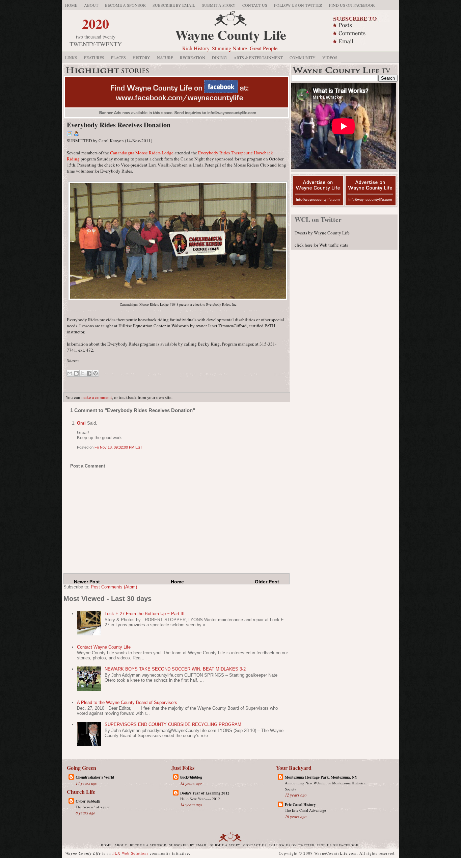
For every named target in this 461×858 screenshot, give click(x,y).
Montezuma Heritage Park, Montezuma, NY (321, 777)
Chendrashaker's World (95, 777)
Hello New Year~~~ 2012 (200, 798)
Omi (81, 423)
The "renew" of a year (93, 806)
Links (71, 57)
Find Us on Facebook (352, 5)
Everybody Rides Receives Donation (118, 125)
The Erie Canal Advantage (305, 810)
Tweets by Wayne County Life (322, 233)
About (91, 5)
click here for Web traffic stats (321, 245)
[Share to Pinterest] (95, 373)
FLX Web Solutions (130, 853)
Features (94, 57)
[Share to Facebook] (89, 373)
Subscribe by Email (174, 5)
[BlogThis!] (76, 373)
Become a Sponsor (125, 5)
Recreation (192, 57)
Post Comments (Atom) (114, 586)
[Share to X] (82, 373)
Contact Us (254, 5)
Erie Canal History (300, 804)
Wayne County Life (230, 35)
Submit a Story (219, 5)
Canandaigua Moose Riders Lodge (141, 153)
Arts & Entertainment (258, 57)
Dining (219, 57)
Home (71, 5)
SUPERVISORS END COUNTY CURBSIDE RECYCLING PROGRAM (173, 724)
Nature (165, 57)
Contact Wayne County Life (104, 647)
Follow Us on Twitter (298, 5)
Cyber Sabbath (88, 801)
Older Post (267, 581)
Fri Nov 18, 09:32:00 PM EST (118, 447)
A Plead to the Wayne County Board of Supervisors (127, 702)
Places (118, 57)
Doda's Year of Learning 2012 (204, 793)
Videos (329, 57)
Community (303, 57)
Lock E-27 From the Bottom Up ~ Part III (145, 613)
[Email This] (69, 373)
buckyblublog (191, 777)
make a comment (96, 397)
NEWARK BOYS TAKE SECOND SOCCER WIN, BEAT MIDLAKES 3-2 (175, 669)
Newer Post (87, 581)
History (141, 57)
